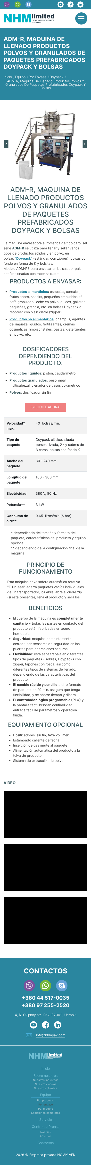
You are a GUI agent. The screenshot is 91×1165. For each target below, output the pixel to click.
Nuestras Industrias (45, 1080)
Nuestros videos (45, 1084)
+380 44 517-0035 (45, 998)
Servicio (45, 1119)
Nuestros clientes (45, 1088)
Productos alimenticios (28, 291)
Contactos (45, 1143)
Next (85, 144)
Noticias (45, 1132)
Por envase (45, 1104)
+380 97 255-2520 (45, 1005)
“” (23, 258)
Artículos (45, 1136)
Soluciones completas (45, 1112)
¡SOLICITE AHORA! (45, 407)
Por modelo (45, 1108)
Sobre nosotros (45, 1075)
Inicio (45, 1068)
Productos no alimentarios (31, 319)
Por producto (45, 1100)
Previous (6, 144)
